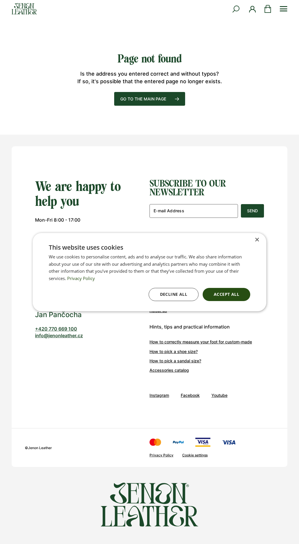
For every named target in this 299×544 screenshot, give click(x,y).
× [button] (257, 239)
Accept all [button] (226, 294)
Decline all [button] (173, 294)
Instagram (159, 395)
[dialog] (149, 272)
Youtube (219, 395)
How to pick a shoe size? (174, 351)
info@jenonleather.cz (59, 335)
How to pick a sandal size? (175, 360)
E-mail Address (169, 210)
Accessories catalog (169, 370)
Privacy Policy (161, 455)
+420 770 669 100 (56, 329)
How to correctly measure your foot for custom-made (201, 341)
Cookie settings (195, 455)
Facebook (190, 395)
